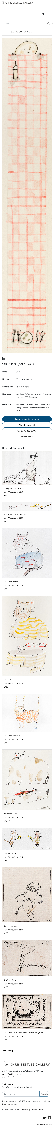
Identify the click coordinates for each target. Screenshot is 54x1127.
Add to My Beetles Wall (27, 430)
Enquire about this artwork (27, 419)
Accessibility (26, 1109)
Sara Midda (20, 31)
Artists (11, 31)
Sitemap (41, 1109)
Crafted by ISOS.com (44, 1124)
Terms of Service (7, 1104)
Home (4, 31)
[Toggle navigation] (49, 14)
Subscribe (44, 1093)
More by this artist (27, 424)
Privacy (34, 1109)
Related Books (27, 436)
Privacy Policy (43, 1101)
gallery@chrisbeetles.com (12, 1073)
